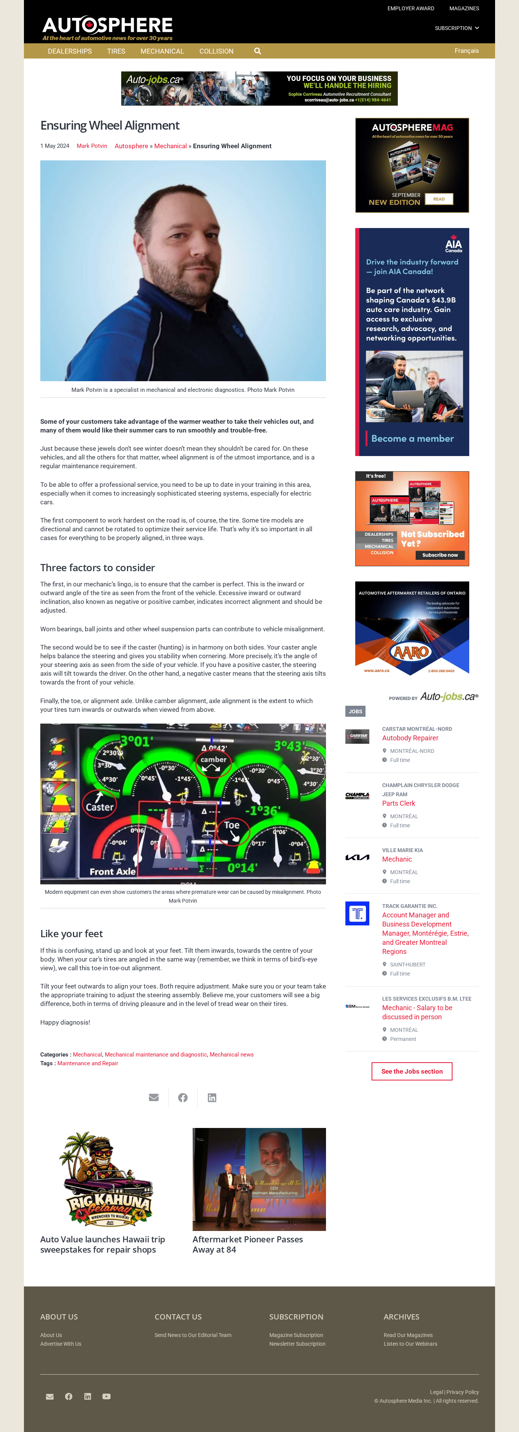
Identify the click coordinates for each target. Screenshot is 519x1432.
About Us (51, 1335)
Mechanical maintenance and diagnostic (156, 1054)
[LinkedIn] (87, 1396)
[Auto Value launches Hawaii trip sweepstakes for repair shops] (107, 1179)
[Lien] (412, 699)
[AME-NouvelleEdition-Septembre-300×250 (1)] (412, 210)
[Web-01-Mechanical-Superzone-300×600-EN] (412, 454)
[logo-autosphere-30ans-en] (107, 28)
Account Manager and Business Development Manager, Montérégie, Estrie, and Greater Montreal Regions (425, 933)
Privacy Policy (462, 1392)
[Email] (49, 1396)
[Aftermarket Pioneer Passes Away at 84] (259, 1179)
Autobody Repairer (410, 738)
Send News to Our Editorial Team (193, 1335)
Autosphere (131, 146)
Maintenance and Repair (87, 1063)
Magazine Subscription (296, 1335)
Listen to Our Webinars (410, 1344)
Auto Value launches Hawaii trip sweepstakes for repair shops (102, 1244)
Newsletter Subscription (297, 1344)
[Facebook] (68, 1396)
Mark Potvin (92, 146)
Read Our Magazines (408, 1335)
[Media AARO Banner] (412, 674)
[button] (477, 28)
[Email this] (154, 1097)
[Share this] (183, 1097)
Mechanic (397, 859)
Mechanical (170, 146)
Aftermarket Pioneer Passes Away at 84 (248, 1244)
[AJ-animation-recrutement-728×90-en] (259, 103)
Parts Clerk (398, 803)
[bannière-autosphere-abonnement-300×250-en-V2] (412, 564)
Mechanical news (232, 1054)
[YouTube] (106, 1396)
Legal (436, 1392)
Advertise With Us (60, 1344)
